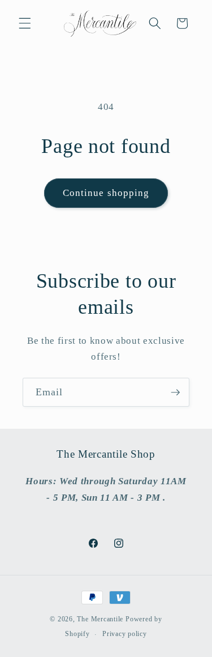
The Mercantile (100, 619)
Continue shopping (106, 192)
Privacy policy (124, 634)
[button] (24, 23)
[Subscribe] (175, 392)
